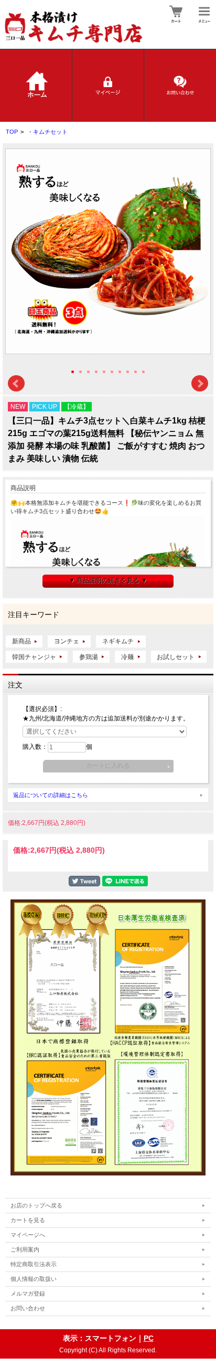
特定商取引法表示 (33, 1264)
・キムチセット (47, 132)
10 (143, 371)
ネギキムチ (118, 641)
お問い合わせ (27, 1308)
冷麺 (127, 656)
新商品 (21, 641)
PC (149, 1338)
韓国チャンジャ (34, 656)
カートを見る (27, 1220)
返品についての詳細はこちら (50, 795)
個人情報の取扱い (33, 1279)
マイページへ (27, 1235)
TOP (12, 132)
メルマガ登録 (27, 1293)
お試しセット (176, 656)
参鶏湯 (88, 656)
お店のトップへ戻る (36, 1205)
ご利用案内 (24, 1249)
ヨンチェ (66, 641)
